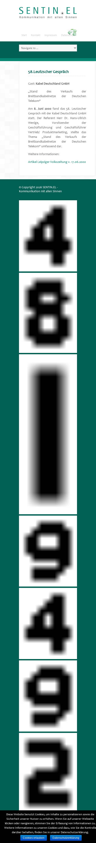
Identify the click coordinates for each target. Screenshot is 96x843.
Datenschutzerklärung (65, 837)
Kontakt (35, 35)
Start (24, 35)
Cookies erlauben (33, 837)
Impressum (50, 35)
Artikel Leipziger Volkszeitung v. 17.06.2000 (57, 162)
